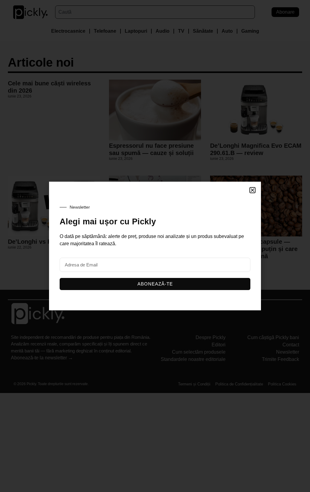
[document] (155, 246)
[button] (252, 190)
